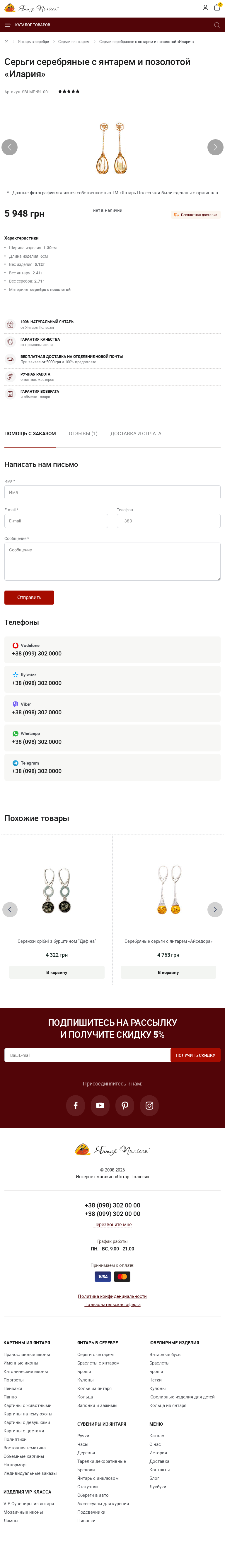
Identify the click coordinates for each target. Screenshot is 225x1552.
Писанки (86, 1520)
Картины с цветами (24, 1431)
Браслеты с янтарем (98, 1363)
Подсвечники (91, 1512)
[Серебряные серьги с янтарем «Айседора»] (168, 891)
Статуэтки (87, 1486)
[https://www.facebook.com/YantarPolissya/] (75, 1105)
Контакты (159, 1469)
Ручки (83, 1436)
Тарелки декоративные (101, 1461)
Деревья (86, 1452)
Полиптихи (15, 1439)
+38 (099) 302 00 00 (112, 1213)
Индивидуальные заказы (30, 1473)
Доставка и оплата (135, 433)
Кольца (85, 1397)
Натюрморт (15, 1464)
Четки (155, 1380)
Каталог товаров (32, 24)
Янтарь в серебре (33, 41)
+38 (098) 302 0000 (36, 683)
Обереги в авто (93, 1495)
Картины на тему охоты (28, 1414)
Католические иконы (26, 1371)
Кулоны (85, 1380)
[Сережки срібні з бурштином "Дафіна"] (57, 891)
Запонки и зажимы (97, 1405)
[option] (83, 438)
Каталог (157, 1436)
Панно (10, 1397)
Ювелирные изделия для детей (182, 1397)
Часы (82, 1444)
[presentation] (9, 147)
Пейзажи (13, 1388)
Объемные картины (24, 1456)
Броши (84, 1371)
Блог (154, 1478)
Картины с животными (28, 1405)
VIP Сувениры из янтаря (29, 1503)
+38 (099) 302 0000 (36, 653)
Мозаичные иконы (23, 1512)
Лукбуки (157, 1486)
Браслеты (159, 1363)
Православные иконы (27, 1354)
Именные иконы (21, 1363)
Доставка (159, 1461)
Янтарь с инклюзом (98, 1478)
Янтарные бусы (165, 1354)
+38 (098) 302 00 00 (112, 1205)
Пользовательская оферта (112, 1304)
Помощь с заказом (30, 433)
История (158, 1452)
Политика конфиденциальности (112, 1296)
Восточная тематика (25, 1448)
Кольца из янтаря (167, 1405)
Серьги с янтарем (74, 41)
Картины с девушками (27, 1422)
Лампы (11, 1520)
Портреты (14, 1380)
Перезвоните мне (112, 1224)
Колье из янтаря (94, 1388)
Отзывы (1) (83, 433)
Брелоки (86, 1469)
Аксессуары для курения (103, 1503)
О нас (155, 1444)
